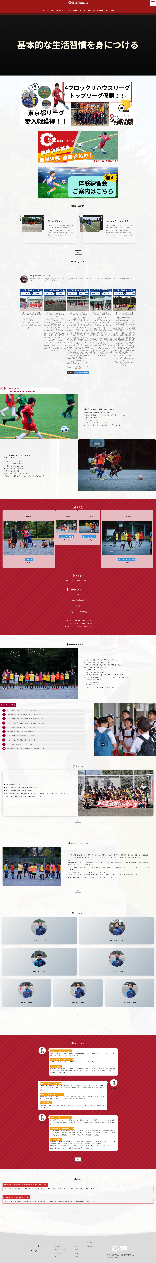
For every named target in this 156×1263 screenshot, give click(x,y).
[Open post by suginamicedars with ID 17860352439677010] (78, 300)
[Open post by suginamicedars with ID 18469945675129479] (124, 300)
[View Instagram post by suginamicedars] (41, 309)
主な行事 (79, 766)
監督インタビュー (79, 843)
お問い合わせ (37, 1246)
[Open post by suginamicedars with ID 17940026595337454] (101, 300)
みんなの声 (79, 1043)
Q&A (79, 1179)
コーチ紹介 (79, 913)
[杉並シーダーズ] (78, 2)
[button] (153, 3)
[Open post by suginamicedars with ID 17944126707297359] (55, 300)
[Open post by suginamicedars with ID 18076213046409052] (31, 300)
